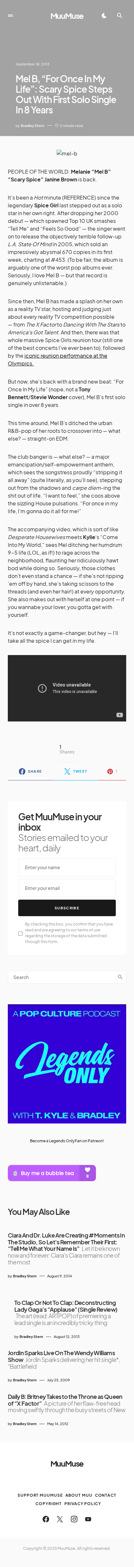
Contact (105, 1495)
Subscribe (67, 908)
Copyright (48, 1503)
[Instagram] (74, 1519)
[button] (10, 15)
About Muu (78, 1495)
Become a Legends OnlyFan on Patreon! (67, 1140)
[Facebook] (46, 1519)
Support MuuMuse (40, 1495)
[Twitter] (60, 1519)
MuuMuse (67, 15)
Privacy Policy (82, 1503)
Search (120, 977)
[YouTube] (88, 1519)
